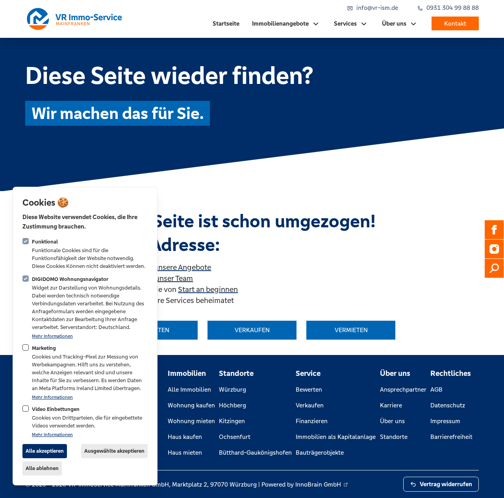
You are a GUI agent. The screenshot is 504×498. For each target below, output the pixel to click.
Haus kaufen (185, 436)
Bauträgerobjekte (320, 452)
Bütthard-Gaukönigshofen (255, 452)
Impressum (445, 421)
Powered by (301, 484)
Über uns (394, 23)
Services (345, 23)
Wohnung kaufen (191, 405)
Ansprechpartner (403, 389)
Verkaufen (310, 405)
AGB (436, 389)
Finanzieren (312, 421)
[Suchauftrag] (494, 268)
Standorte (394, 436)
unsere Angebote (182, 267)
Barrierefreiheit (451, 436)
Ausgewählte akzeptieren (114, 451)
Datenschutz (447, 405)
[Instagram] (494, 249)
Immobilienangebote (280, 23)
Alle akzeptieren (45, 451)
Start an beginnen (208, 289)
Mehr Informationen (52, 336)
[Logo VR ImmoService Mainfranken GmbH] (73, 19)
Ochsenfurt (234, 436)
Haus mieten (185, 452)
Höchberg (232, 405)
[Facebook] (494, 229)
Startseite (226, 23)
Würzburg (232, 389)
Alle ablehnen (42, 468)
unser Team (174, 278)
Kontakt (455, 23)
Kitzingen (232, 421)
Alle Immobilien (189, 389)
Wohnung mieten (191, 421)
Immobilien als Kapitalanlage (336, 436)
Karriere (391, 405)
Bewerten (309, 389)
